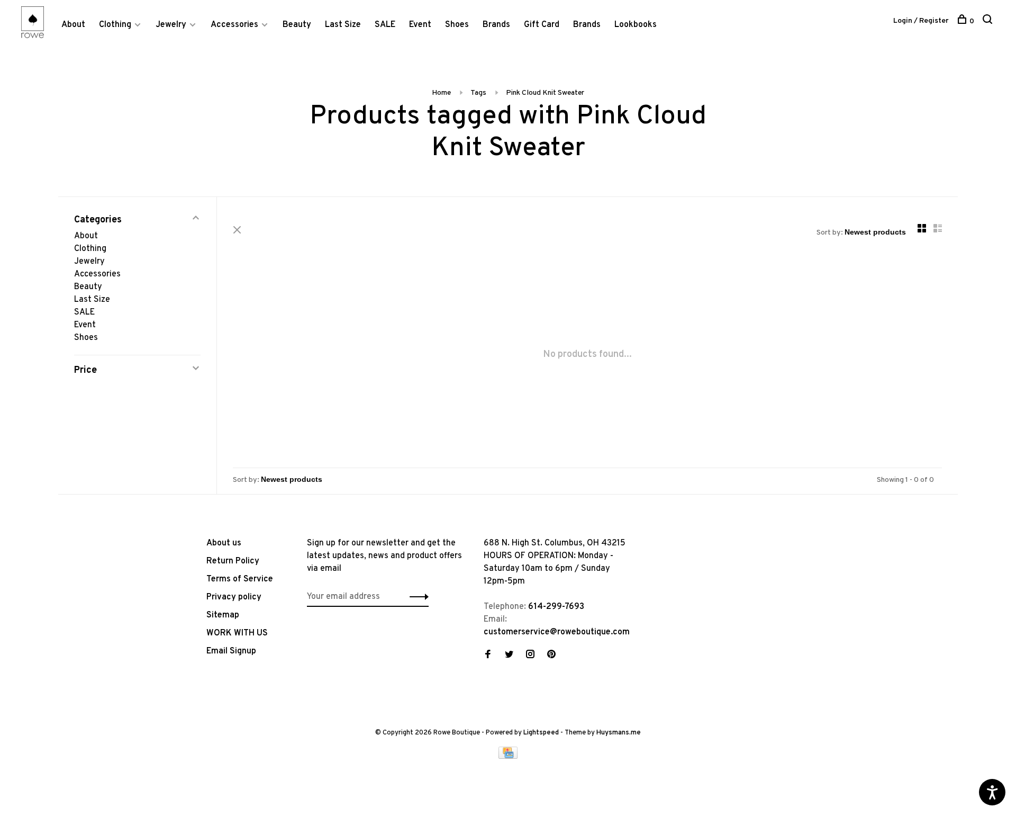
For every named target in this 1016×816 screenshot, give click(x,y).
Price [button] (85, 370)
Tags (478, 92)
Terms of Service (239, 579)
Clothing (115, 25)
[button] (416, 596)
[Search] (989, 21)
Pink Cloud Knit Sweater (545, 92)
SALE (385, 25)
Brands (496, 25)
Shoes (457, 25)
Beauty (297, 25)
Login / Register (921, 20)
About (73, 25)
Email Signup (231, 651)
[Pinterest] (551, 655)
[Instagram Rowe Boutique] (530, 655)
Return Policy (232, 561)
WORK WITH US (237, 633)
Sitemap (222, 615)
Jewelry (171, 25)
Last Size (343, 25)
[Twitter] (509, 655)
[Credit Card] (508, 756)
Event (420, 25)
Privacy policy (233, 597)
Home (441, 92)
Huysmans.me (618, 733)
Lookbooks (635, 25)
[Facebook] (488, 655)
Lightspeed (541, 733)
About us (223, 543)
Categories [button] (98, 220)
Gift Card (541, 25)
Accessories (234, 25)
